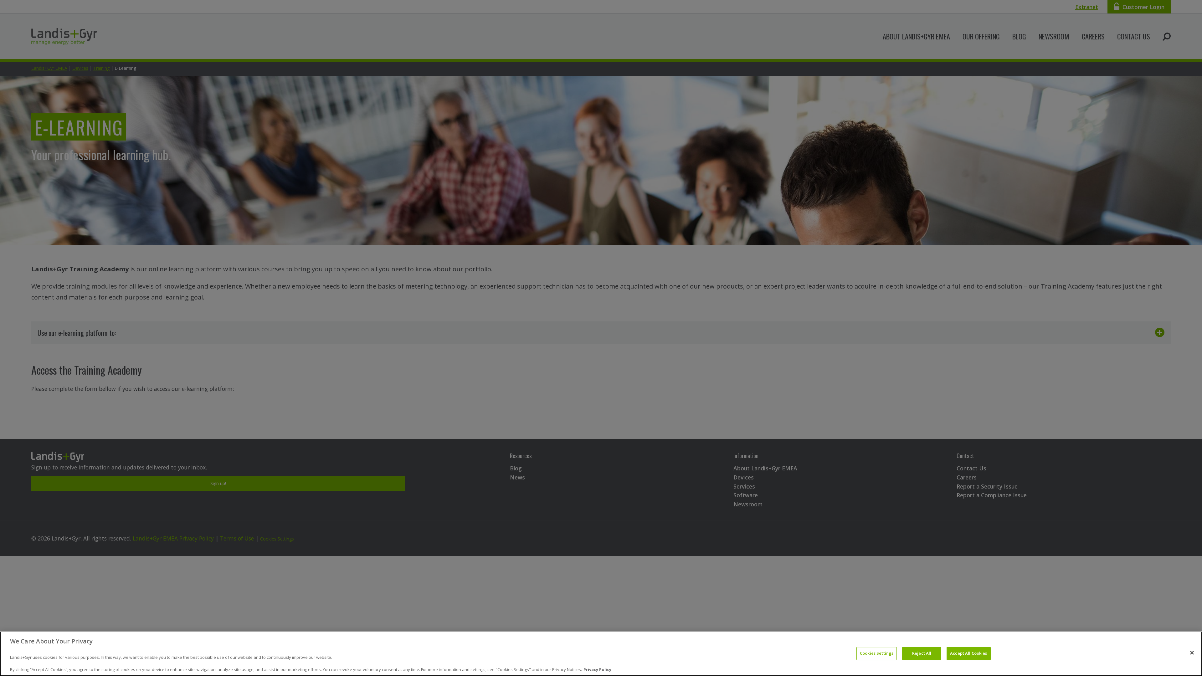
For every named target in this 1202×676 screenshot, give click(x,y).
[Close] (1192, 653)
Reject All (921, 653)
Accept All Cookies (968, 653)
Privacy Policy (597, 669)
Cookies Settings (876, 653)
